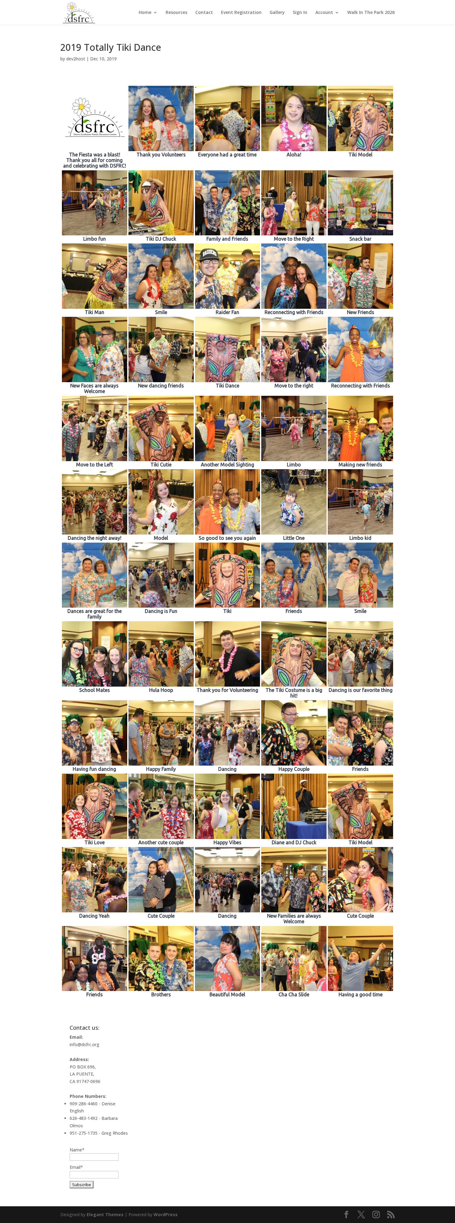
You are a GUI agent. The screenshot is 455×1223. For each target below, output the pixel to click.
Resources (176, 12)
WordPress (166, 1214)
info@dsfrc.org (84, 1044)
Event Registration (241, 12)
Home (145, 12)
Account (324, 12)
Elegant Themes (105, 1214)
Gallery (277, 12)
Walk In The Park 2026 (371, 12)
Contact (204, 12)
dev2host (75, 59)
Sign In (300, 12)
